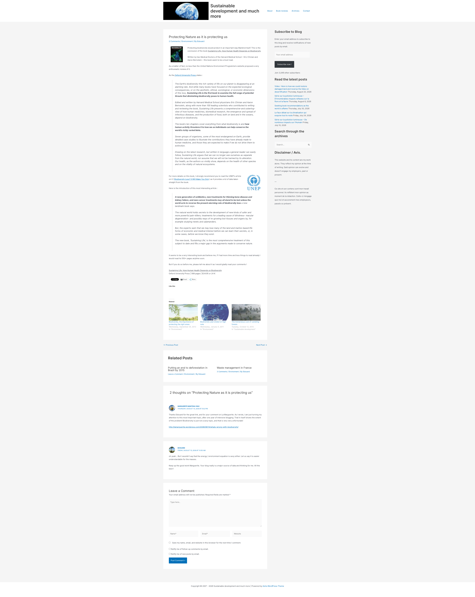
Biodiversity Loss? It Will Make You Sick (191, 179)
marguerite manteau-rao (188, 406)
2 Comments (174, 41)
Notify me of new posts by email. (185, 554)
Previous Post (171, 345)
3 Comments (222, 371)
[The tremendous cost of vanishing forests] (246, 312)
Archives (295, 11)
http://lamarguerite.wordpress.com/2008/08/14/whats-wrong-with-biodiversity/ (203, 427)
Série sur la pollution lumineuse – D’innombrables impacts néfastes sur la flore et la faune (292, 99)
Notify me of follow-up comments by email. (189, 549)
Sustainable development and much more (234, 11)
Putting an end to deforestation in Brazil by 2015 (187, 369)
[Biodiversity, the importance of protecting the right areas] (183, 312)
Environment (187, 41)
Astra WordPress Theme (273, 586)
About (269, 11)
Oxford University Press (185, 75)
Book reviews (282, 11)
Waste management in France (234, 367)
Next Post (261, 345)
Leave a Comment (175, 374)
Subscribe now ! (284, 64)
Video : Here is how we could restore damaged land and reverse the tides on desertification (292, 89)
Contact (306, 11)
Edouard (181, 448)
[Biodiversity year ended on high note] (214, 312)
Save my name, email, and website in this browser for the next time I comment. (206, 543)
